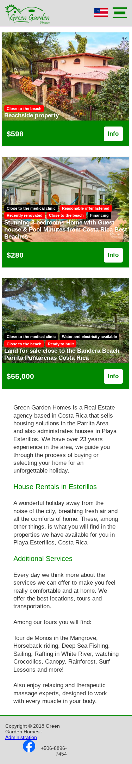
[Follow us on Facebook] (29, 750)
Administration (21, 737)
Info (113, 133)
